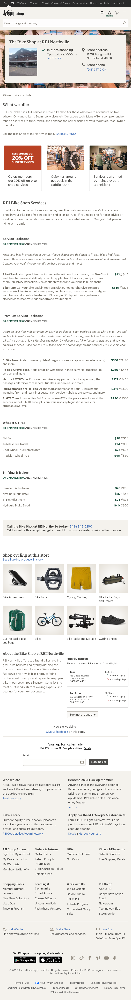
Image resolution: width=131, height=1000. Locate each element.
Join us (72, 807)
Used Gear (9, 903)
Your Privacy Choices (51, 982)
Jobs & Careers (76, 888)
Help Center (16, 929)
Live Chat (107, 929)
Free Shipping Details (112, 859)
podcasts (115, 958)
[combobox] (65, 23)
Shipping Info (43, 873)
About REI (105, 888)
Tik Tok (81, 958)
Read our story (12, 798)
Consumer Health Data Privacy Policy (26, 987)
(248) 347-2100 (96, 69)
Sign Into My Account (16, 854)
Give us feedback (57, 731)
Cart (117, 13)
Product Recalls (60, 987)
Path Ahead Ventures (48, 908)
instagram (73, 958)
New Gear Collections (16, 898)
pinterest (98, 958)
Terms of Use (21, 982)
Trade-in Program (13, 908)
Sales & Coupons (109, 854)
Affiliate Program (77, 904)
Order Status (43, 854)
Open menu (124, 13)
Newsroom (106, 903)
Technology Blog (109, 908)
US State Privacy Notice (104, 982)
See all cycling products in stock (23, 559)
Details (87, 748)
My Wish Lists (11, 864)
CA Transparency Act (86, 987)
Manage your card (90, 833)
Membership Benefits (16, 869)
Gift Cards (73, 859)
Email (26, 755)
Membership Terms (114, 987)
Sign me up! (98, 761)
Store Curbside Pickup (49, 868)
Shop (20, 13)
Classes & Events (45, 898)
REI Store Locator (11, 95)
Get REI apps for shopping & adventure (38, 953)
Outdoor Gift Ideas (78, 854)
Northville (27, 95)
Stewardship (107, 913)
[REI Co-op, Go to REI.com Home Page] (8, 13)
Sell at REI (73, 899)
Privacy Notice (76, 982)
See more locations (83, 714)
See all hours (54, 58)
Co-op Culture (76, 893)
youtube (106, 958)
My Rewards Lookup (15, 859)
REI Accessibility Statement (65, 992)
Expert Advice (43, 893)
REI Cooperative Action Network (23, 833)
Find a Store (63, 929)
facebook (90, 958)
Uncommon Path (45, 903)
